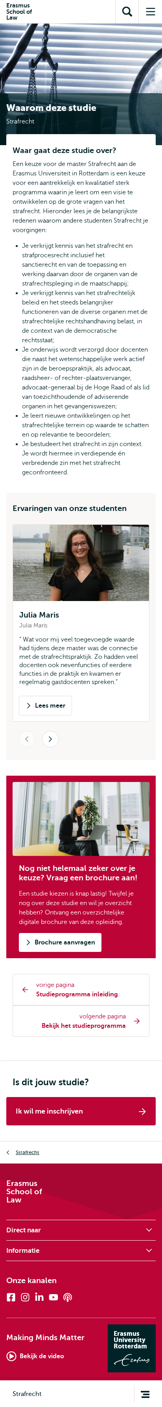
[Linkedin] (39, 1297)
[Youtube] (53, 1297)
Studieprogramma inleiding (77, 994)
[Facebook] (11, 1297)
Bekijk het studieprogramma (84, 1025)
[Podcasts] (67, 1297)
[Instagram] (25, 1297)
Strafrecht (27, 1152)
